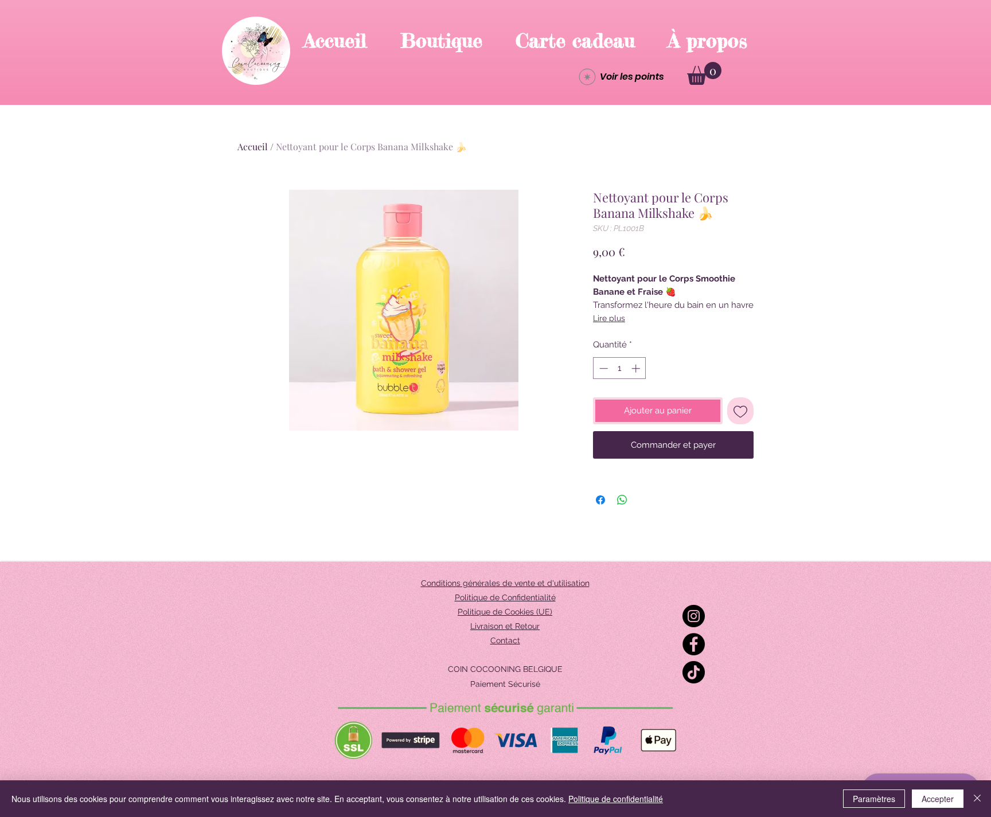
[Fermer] (977, 798)
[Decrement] (602, 368)
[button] (704, 73)
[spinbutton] (619, 368)
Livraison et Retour (505, 626)
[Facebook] (693, 644)
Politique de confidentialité (615, 798)
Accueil (252, 146)
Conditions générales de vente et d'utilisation (505, 583)
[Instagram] (693, 616)
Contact (505, 640)
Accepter (938, 798)
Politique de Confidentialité (505, 597)
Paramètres (874, 798)
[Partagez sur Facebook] (600, 500)
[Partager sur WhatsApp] (622, 500)
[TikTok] (693, 672)
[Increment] (637, 368)
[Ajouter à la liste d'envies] (740, 410)
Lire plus (609, 318)
